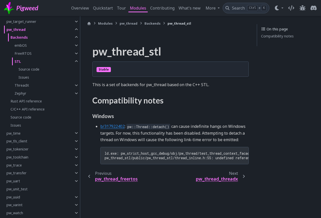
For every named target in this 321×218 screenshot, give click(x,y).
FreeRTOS (23, 53)
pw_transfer (17, 173)
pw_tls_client (17, 141)
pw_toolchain (17, 157)
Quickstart (103, 8)
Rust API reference (26, 101)
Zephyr (20, 93)
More (211, 8)
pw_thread (16, 29)
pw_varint (15, 204)
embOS (21, 45)
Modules (138, 8)
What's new (190, 8)
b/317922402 (112, 126)
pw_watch (15, 212)
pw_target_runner (21, 21)
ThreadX (22, 85)
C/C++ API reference (28, 109)
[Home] (89, 23)
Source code (29, 69)
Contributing (162, 8)
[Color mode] (279, 8)
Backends (19, 37)
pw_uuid (13, 197)
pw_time (14, 133)
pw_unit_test (17, 189)
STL (18, 61)
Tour (121, 8)
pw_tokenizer (18, 149)
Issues (24, 77)
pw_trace (14, 165)
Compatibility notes (277, 36)
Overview (80, 8)
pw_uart (13, 181)
